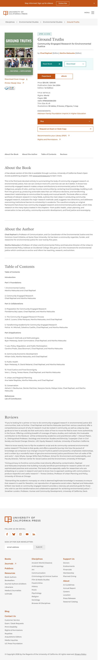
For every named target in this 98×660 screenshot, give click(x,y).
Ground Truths (73, 22)
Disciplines (10, 22)
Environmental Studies (28, 22)
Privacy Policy (80, 654)
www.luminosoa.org (41, 176)
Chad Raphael (46, 53)
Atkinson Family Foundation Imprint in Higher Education (62, 113)
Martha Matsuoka (67, 53)
